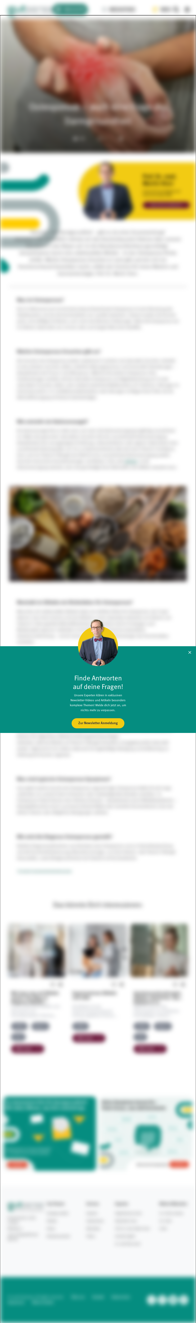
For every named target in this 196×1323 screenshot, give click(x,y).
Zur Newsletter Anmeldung (98, 723)
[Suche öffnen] (176, 9)
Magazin (74, 9)
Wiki (166, 9)
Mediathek (122, 9)
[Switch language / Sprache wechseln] (187, 9)
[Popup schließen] (190, 652)
